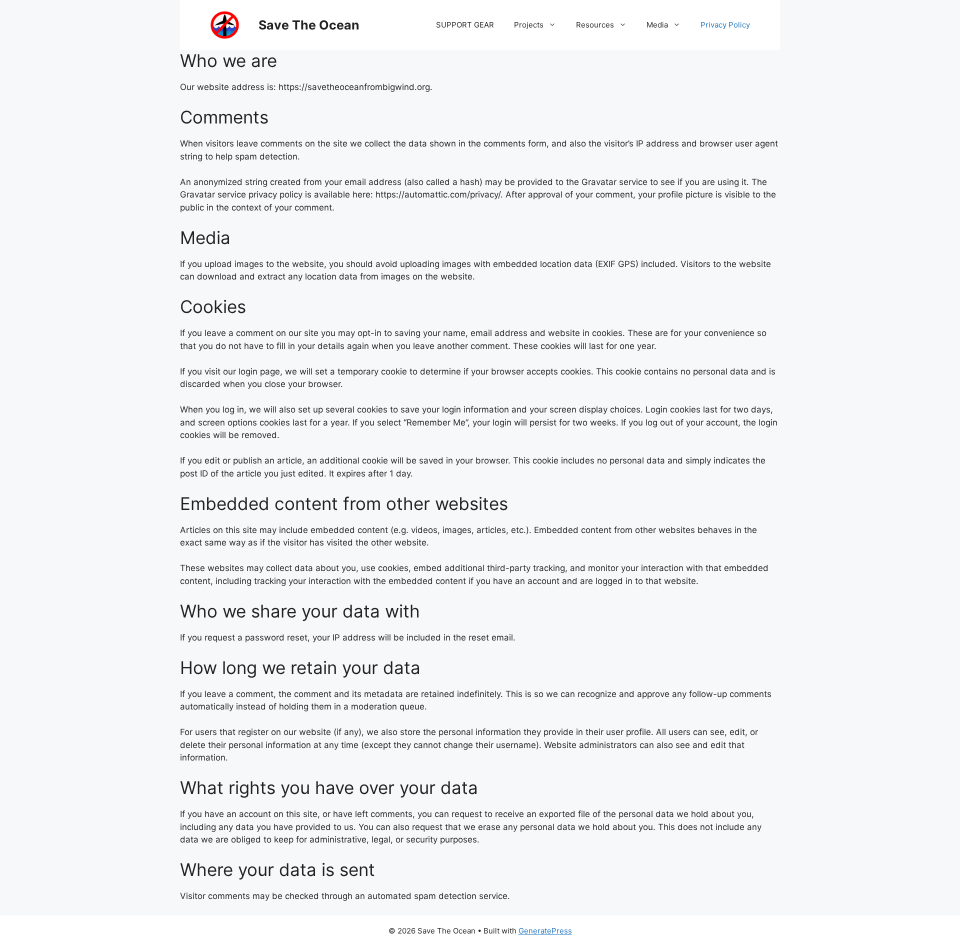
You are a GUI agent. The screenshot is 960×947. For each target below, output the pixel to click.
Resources (595, 25)
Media (657, 25)
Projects (529, 25)
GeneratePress (545, 931)
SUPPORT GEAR (465, 25)
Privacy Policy (725, 25)
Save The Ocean (309, 25)
